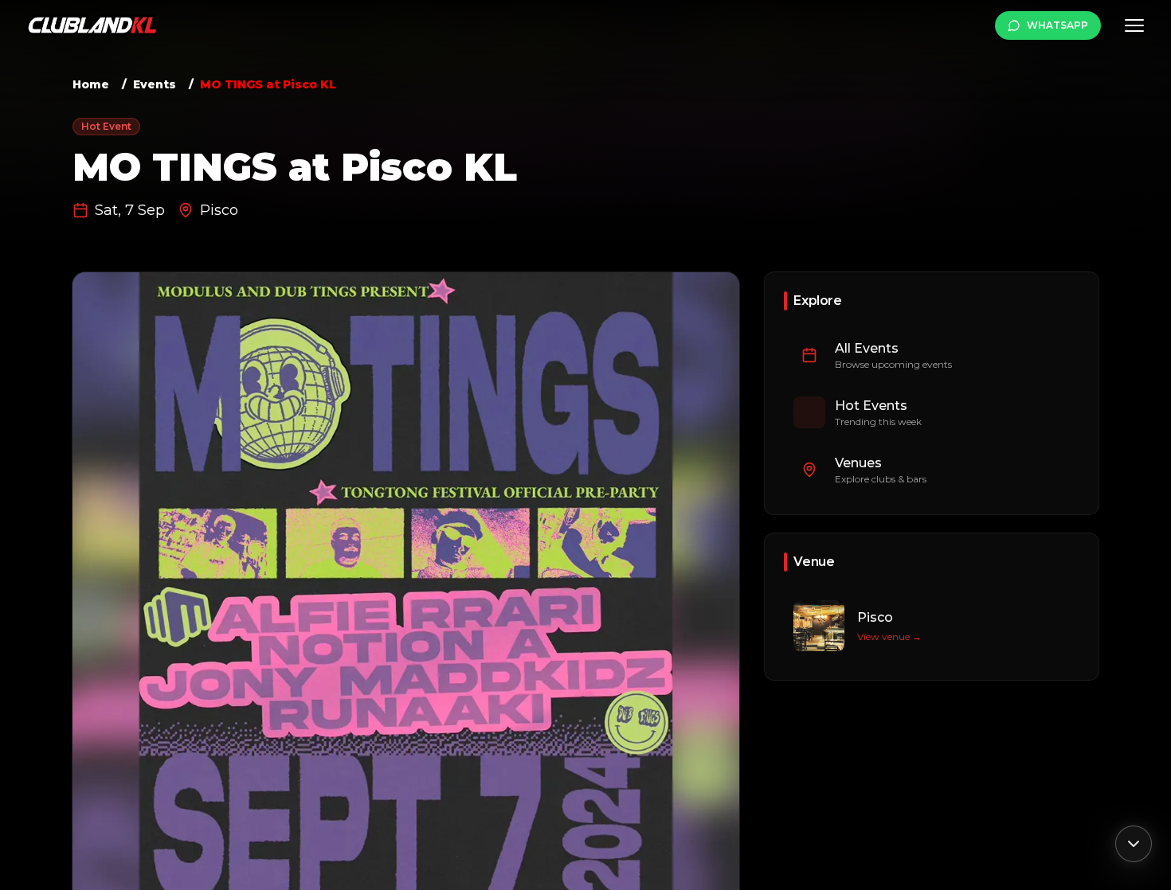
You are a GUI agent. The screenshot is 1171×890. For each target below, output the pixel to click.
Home (90, 84)
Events (154, 84)
